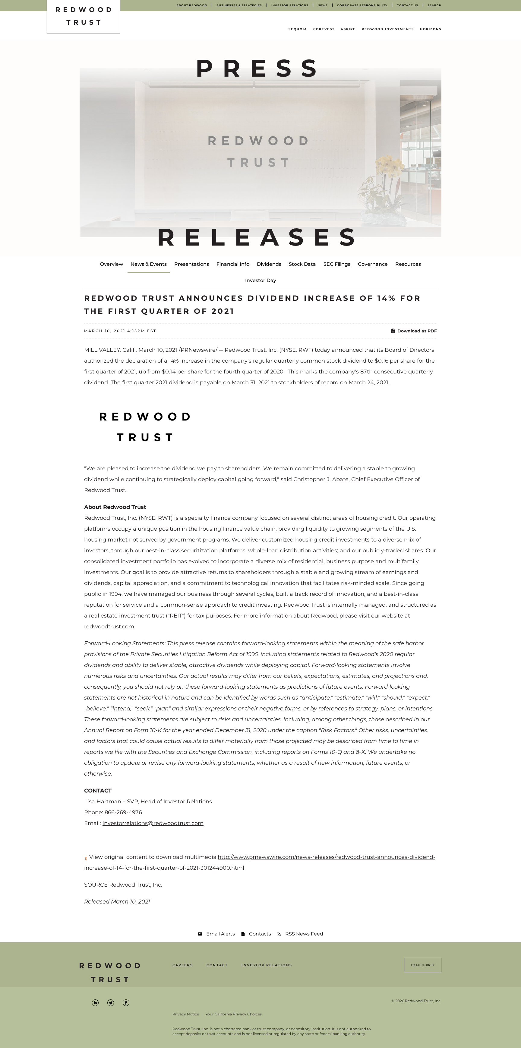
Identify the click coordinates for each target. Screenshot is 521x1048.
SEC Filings (337, 264)
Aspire (348, 29)
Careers (182, 965)
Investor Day (260, 280)
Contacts (260, 934)
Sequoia (298, 29)
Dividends (269, 264)
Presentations (191, 264)
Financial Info (232, 264)
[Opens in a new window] (144, 425)
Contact (217, 965)
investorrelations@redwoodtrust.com (153, 823)
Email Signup (423, 965)
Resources (408, 264)
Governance (373, 264)
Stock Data (302, 264)
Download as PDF (417, 331)
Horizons (430, 29)
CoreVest (324, 29)
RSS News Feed (304, 934)
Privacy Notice (185, 1014)
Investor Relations (267, 965)
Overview (111, 264)
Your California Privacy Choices (233, 1014)
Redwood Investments (388, 29)
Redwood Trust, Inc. (251, 350)
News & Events (149, 264)
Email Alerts (220, 934)
